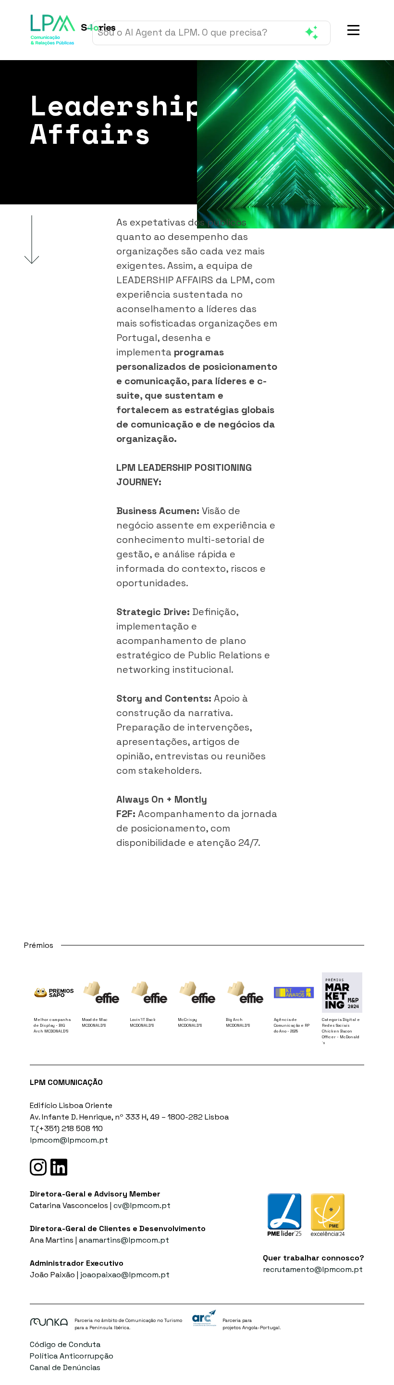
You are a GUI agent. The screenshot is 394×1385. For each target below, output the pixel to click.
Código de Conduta (65, 1344)
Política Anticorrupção (71, 1356)
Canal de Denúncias (65, 1367)
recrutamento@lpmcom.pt (313, 1269)
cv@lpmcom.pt (142, 1205)
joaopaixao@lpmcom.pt (125, 1275)
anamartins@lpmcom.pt (124, 1240)
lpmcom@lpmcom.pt (69, 1140)
